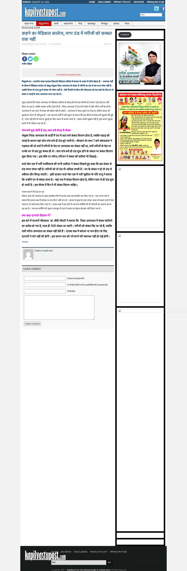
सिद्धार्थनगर (44, 23)
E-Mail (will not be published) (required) (87, 284)
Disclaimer (104, 1)
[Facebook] (24, 58)
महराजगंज (68, 23)
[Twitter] (30, 58)
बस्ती (56, 23)
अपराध (116, 23)
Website (71, 291)
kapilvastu (48, 250)
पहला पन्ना (28, 23)
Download (125, 35)
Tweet (25, 241)
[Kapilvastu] (156, 8)
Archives (139, 1)
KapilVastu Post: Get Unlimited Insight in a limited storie (88, 570)
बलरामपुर (91, 23)
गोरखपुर (104, 23)
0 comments (56, 44)
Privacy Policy (122, 1)
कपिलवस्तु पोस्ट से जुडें (155, 1)
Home (92, 1)
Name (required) (75, 278)
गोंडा (80, 23)
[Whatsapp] (36, 58)
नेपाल (127, 23)
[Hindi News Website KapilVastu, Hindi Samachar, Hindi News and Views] (45, 18)
